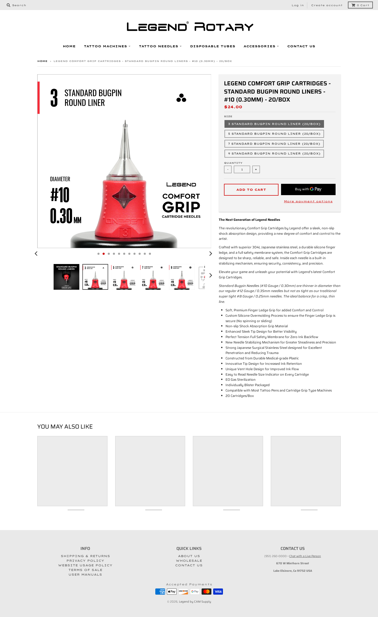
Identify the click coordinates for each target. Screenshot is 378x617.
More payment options (308, 201)
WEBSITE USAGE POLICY (85, 565)
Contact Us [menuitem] (301, 46)
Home (42, 61)
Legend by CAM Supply (195, 601)
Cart (363, 5)
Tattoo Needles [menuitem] (158, 46)
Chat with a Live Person (305, 556)
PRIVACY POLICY (85, 560)
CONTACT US (189, 565)
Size (228, 116)
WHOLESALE (189, 560)
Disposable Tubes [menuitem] (212, 46)
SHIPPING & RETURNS (85, 556)
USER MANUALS (85, 574)
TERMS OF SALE (85, 570)
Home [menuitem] (69, 46)
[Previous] (36, 253)
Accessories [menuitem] (259, 46)
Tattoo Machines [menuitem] (105, 46)
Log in (298, 5)
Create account (327, 5)
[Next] (210, 253)
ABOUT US (189, 556)
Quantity (233, 162)
